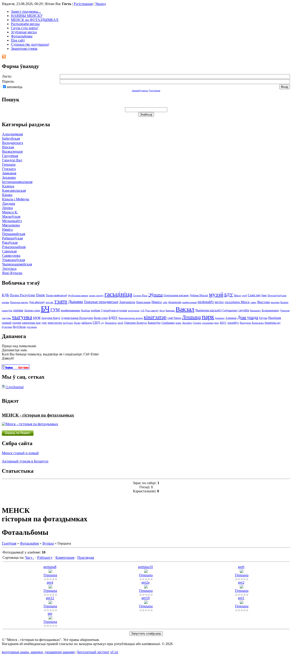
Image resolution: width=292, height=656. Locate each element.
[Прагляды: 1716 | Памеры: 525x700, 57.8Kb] (241, 587)
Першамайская (13, 234)
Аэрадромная (12, 134)
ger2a (145, 582)
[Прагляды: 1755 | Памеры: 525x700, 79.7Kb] (146, 603)
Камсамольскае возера (131, 318)
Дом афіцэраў (37, 302)
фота (162, 310)
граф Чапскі (174, 318)
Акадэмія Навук (50, 318)
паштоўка (7, 310)
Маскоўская (11, 216)
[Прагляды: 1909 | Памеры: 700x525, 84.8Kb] (50, 618)
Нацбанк (274, 318)
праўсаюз (68, 323)
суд (102, 323)
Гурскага (9, 169)
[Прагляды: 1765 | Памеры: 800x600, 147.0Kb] (50, 572)
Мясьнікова (11, 225)
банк (264, 295)
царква (18, 310)
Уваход (100, 4)
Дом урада (247, 317)
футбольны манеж (78, 295)
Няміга (7, 229)
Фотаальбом (29, 543)
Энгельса (9, 268)
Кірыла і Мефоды (15, 199)
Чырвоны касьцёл (208, 310)
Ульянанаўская (13, 260)
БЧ (45, 308)
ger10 (145, 598)
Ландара (8, 203)
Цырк (40, 295)
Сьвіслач (254, 295)
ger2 (241, 582)
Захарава (9, 177)
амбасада (86, 322)
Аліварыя (231, 318)
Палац (77, 323)
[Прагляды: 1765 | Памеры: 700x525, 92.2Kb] (241, 572)
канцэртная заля (31, 322)
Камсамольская (14, 190)
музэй (216, 294)
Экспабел (187, 323)
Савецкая (9, 251)
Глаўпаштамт (229, 310)
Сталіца (197, 323)
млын (178, 323)
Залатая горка (32, 310)
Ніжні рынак (143, 302)
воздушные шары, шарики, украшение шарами (38, 652)
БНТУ (223, 323)
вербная (95, 310)
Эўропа (155, 294)
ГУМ (55, 309)
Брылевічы (111, 323)
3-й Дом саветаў (150, 310)
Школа (237, 295)
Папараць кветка (19, 302)
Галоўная (9, 543)
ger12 (50, 598)
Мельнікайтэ (12, 221)
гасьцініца (118, 294)
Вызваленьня (12, 151)
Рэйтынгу (44, 557)
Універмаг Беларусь (135, 322)
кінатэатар (155, 317)
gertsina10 (145, 567)
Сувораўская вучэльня (114, 310)
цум (36, 317)
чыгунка (22, 317)
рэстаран (32, 327)
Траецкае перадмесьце (101, 302)
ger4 (50, 582)
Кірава (7, 195)
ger (50, 613)
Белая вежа (258, 323)
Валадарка (245, 323)
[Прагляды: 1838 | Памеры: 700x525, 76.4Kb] (50, 587)
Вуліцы (48, 543)
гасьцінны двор (210, 323)
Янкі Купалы (12, 273)
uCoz (114, 652)
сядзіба (243, 310)
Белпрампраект (270, 310)
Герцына (9, 164)
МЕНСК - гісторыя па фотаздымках (38, 415)
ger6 (241, 567)
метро (219, 302)
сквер (253, 302)
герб (244, 295)
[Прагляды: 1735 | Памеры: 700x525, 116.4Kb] (241, 603)
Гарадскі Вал (12, 160)
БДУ (228, 294)
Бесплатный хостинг (93, 652)
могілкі (49, 302)
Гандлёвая (10, 156)
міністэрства (55, 322)
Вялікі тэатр (101, 318)
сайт (165, 302)
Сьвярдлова (11, 255)
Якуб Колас (19, 326)
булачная (7, 327)
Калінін (284, 302)
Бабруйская (11, 138)
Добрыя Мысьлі (199, 295)
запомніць (14, 87)
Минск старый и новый (20, 453)
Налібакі (85, 310)
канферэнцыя (189, 302)
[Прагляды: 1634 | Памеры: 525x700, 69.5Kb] (50, 603)
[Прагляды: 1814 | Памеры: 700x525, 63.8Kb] (146, 587)
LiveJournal (14, 387)
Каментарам (64, 557)
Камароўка (154, 322)
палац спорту (96, 295)
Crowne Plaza (140, 295)
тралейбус (233, 322)
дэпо (44, 322)
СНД (96, 322)
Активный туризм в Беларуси (25, 461)
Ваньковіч (255, 310)
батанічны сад (272, 322)
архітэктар (134, 310)
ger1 (241, 598)
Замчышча (127, 302)
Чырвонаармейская (17, 264)
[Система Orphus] (15, 368)
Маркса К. (10, 212)
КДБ (5, 295)
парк (208, 316)
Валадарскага (12, 143)
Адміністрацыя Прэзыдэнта (77, 318)
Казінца (8, 186)
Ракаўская (10, 242)
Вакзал (185, 309)
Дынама (75, 301)
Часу (28, 557)
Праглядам (85, 557)
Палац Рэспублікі (22, 295)
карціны (275, 302)
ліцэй (120, 323)
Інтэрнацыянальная (17, 182)
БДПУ (113, 318)
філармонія (174, 302)
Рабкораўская (12, 238)
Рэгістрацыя (83, 4)
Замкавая (9, 173)
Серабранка (168, 322)
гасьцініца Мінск (237, 302)
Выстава (263, 302)
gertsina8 (49, 567)
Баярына (170, 310)
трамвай (6, 322)
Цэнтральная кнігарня (176, 295)
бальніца (219, 318)
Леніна (7, 208)
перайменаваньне (70, 310)
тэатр (60, 301)
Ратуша (263, 318)
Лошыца (191, 317)
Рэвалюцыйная (14, 247)
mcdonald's (206, 302)
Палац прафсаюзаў (56, 295)
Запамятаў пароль (140, 90)
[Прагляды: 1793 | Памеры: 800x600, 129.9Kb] (146, 572)
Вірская (8, 147)
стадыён (16, 322)
